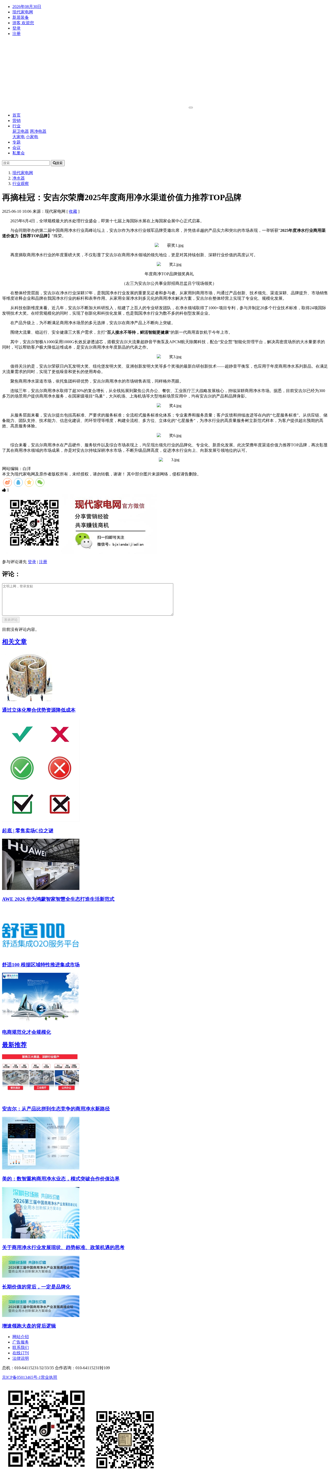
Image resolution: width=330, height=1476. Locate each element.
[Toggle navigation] (191, 107)
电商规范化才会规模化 (26, 1032)
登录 (16, 28)
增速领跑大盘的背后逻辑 (29, 1326)
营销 (16, 120)
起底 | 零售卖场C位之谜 (27, 830)
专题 (16, 142)
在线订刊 (20, 1353)
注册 (16, 33)
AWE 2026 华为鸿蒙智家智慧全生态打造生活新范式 (58, 899)
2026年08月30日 (26, 6)
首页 (16, 115)
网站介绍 (20, 1336)
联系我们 (20, 1347)
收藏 (73, 211)
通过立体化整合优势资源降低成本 (39, 710)
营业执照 (49, 1377)
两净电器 (38, 131)
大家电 (18, 137)
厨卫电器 (20, 131)
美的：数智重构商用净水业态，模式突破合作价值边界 (61, 1178)
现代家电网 (22, 12)
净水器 (18, 178)
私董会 (18, 153)
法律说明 (20, 1358)
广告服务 (20, 1342)
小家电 (32, 137)
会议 (16, 147)
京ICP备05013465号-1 (21, 1377)
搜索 (59, 163)
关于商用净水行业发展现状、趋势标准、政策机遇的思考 (63, 1247)
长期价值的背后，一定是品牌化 (36, 1286)
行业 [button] (16, 126)
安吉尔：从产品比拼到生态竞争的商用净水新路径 (56, 1108)
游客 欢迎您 (23, 23)
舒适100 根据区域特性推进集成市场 (41, 964)
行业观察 (20, 183)
